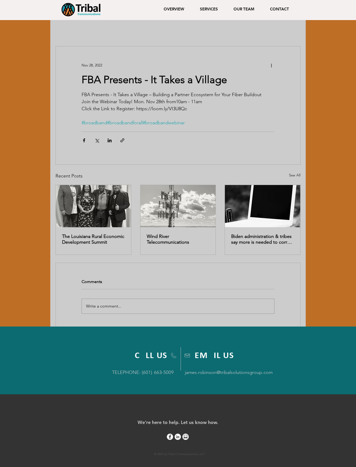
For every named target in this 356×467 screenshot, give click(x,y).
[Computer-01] (185, 437)
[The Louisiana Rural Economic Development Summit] (93, 206)
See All (294, 175)
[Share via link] (122, 140)
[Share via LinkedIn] (109, 140)
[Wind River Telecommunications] (178, 206)
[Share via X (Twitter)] (96, 140)
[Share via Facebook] (84, 140)
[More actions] (271, 65)
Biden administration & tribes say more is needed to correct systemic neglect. (262, 239)
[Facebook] (170, 437)
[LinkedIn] (178, 437)
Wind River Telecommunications (168, 239)
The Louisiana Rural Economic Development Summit (93, 239)
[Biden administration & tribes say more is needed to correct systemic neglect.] (262, 206)
